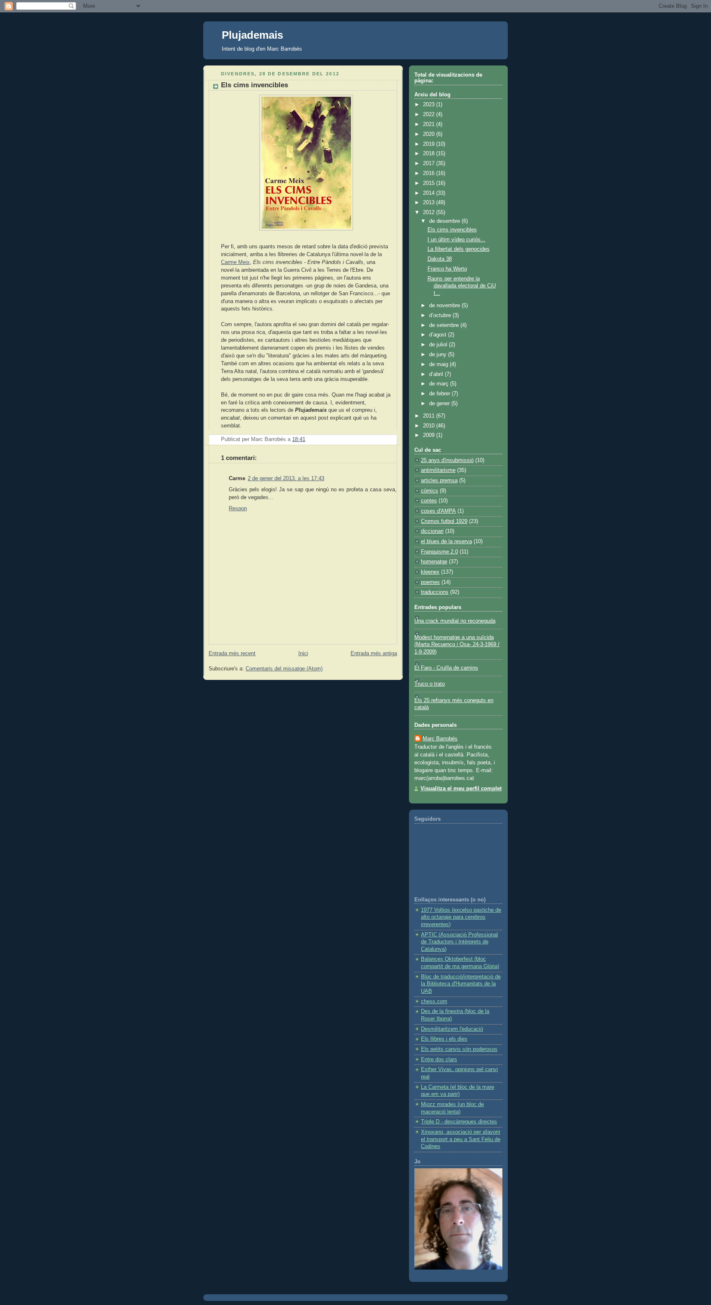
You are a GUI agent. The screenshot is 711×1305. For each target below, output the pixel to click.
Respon (238, 508)
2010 (429, 426)
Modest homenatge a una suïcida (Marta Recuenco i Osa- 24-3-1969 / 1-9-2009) (457, 645)
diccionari (432, 531)
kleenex (430, 572)
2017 (429, 163)
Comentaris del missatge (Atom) (284, 669)
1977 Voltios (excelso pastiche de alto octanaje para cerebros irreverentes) (461, 917)
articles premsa (439, 480)
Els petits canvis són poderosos (459, 1049)
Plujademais (252, 35)
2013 (429, 202)
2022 (429, 114)
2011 (429, 416)
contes (429, 501)
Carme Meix (235, 262)
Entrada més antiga (374, 653)
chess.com (434, 1001)
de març (439, 384)
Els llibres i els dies (444, 1039)
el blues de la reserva (446, 541)
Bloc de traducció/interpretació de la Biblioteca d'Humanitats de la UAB (461, 984)
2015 (429, 183)
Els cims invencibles (254, 85)
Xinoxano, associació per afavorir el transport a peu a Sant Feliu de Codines (460, 1139)
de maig (439, 364)
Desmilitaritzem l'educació (452, 1029)
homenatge (434, 562)
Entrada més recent (232, 653)
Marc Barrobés (440, 739)
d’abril (437, 374)
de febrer (440, 394)
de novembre (445, 305)
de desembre (445, 221)
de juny (438, 354)
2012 (429, 212)
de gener (440, 403)
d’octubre (441, 315)
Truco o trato (429, 684)
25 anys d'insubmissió (447, 460)
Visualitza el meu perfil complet (461, 788)
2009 (429, 435)
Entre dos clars (439, 1059)
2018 (429, 153)
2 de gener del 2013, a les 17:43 (286, 478)
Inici (303, 653)
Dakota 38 (440, 259)
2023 (429, 104)
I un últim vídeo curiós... (457, 240)
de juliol (439, 345)
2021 (429, 124)
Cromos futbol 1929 (444, 521)
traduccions (434, 592)
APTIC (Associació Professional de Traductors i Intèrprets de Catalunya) (459, 942)
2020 (429, 134)
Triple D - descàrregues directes (459, 1122)
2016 (429, 173)
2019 (429, 144)
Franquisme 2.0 (439, 552)
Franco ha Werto (447, 269)
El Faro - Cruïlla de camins (446, 668)
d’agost (438, 335)
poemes (430, 582)
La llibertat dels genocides (459, 249)
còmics (429, 491)
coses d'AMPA (438, 511)
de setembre (444, 325)
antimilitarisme (438, 470)
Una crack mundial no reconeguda (454, 621)
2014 (429, 193)
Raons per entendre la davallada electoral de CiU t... (462, 286)
